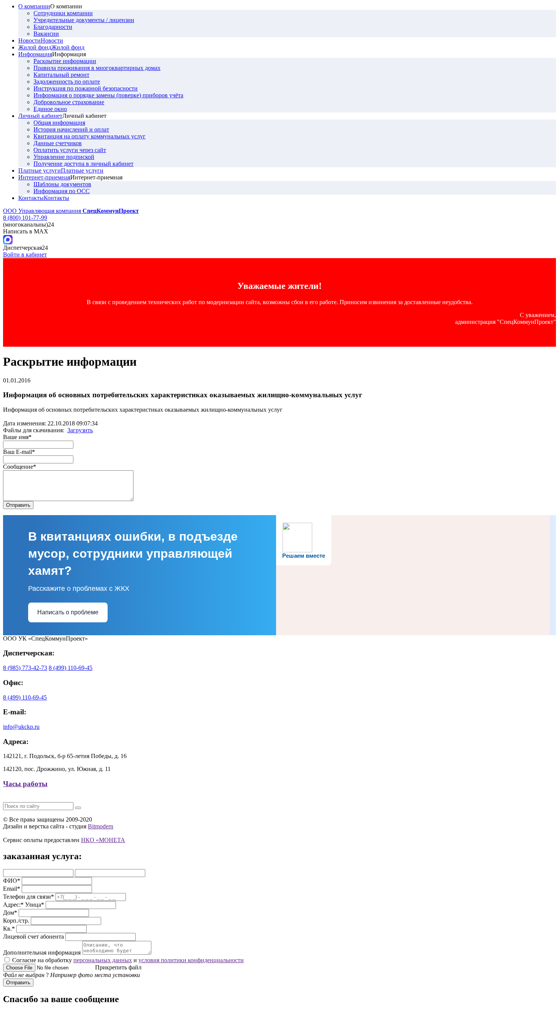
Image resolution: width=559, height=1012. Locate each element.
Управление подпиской (63, 157)
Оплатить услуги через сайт (69, 150)
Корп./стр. (16, 920)
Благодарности (52, 27)
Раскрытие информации (64, 61)
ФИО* (11, 880)
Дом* (10, 912)
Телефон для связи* (28, 896)
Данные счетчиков (57, 143)
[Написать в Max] (8, 242)
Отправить (18, 982)
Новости (29, 40)
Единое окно (50, 109)
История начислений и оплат (71, 129)
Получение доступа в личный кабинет (83, 163)
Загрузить (80, 430)
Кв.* (9, 928)
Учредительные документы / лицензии (83, 20)
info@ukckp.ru (21, 726)
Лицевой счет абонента (33, 936)
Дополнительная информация (42, 952)
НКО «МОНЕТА (103, 840)
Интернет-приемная (44, 177)
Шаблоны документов (62, 184)
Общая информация (59, 122)
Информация (35, 54)
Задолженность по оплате (66, 81)
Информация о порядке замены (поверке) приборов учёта (108, 95)
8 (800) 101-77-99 (25, 217)
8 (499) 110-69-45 (70, 668)
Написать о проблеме (67, 612)
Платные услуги (39, 170)
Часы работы (25, 784)
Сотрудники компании (63, 13)
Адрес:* (13, 904)
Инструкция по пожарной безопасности (85, 88)
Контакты (31, 198)
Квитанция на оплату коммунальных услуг (89, 136)
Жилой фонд (34, 47)
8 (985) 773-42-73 (25, 668)
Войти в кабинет (25, 254)
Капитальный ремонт (61, 74)
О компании (34, 6)
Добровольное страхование (68, 102)
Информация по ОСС (61, 191)
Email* (11, 888)
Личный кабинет (40, 116)
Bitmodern (100, 826)
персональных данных (102, 960)
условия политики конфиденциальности (191, 960)
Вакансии (46, 33)
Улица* (34, 904)
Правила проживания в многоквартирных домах (96, 68)
